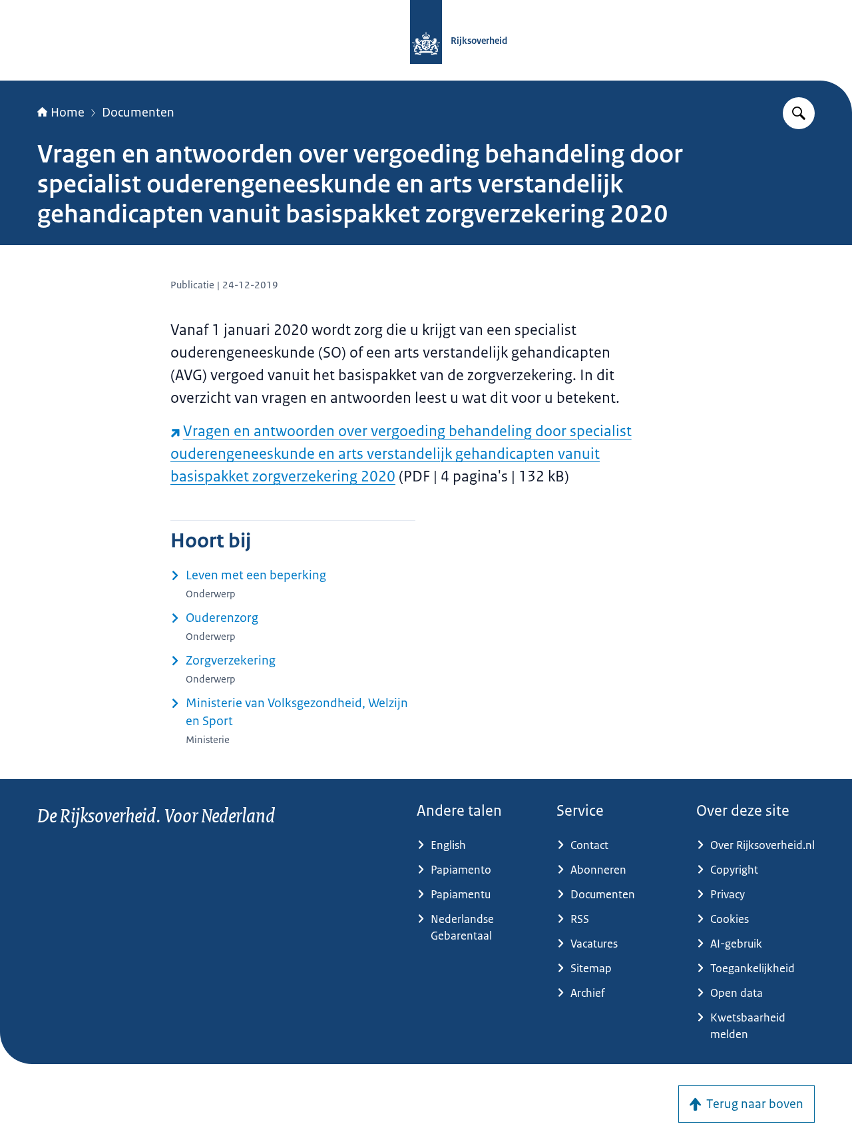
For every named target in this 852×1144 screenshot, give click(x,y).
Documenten (138, 113)
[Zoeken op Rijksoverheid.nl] (799, 113)
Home (68, 113)
